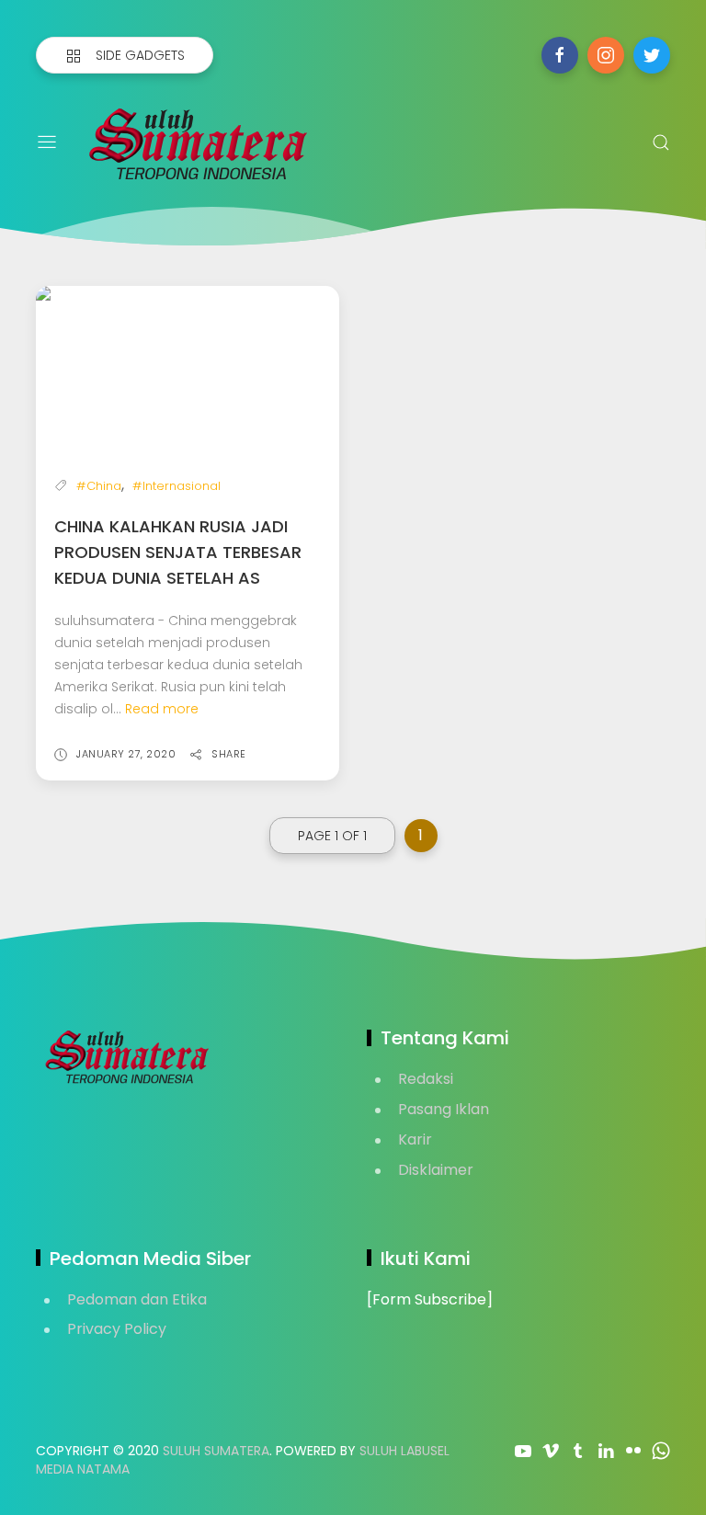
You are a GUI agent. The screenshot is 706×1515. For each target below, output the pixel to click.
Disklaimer (435, 1169)
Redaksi (425, 1078)
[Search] (661, 142)
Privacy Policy (116, 1328)
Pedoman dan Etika (137, 1299)
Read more (162, 709)
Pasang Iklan (443, 1109)
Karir (415, 1139)
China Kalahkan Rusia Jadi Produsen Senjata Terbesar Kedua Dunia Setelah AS (178, 552)
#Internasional (176, 486)
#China (98, 486)
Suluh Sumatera (216, 1450)
